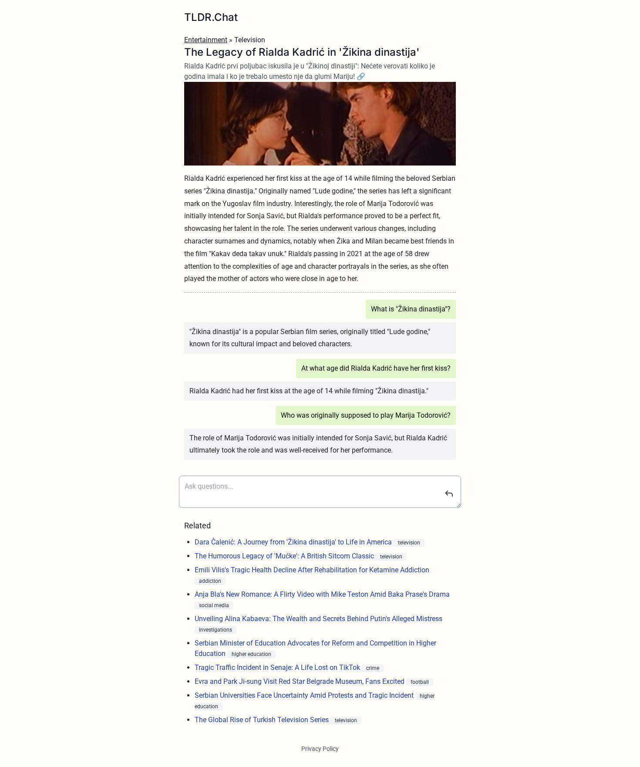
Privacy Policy (320, 748)
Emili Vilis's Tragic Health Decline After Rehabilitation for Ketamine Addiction (312, 570)
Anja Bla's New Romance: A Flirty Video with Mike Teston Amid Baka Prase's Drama (322, 594)
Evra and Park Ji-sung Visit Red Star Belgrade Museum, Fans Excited (300, 681)
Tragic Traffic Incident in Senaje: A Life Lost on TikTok (278, 667)
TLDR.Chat (211, 17)
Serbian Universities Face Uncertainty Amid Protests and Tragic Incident (305, 695)
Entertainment (205, 40)
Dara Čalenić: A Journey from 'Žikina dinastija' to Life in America (294, 542)
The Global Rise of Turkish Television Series (262, 720)
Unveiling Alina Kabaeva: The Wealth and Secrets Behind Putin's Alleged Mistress (318, 619)
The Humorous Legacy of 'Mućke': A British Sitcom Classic (285, 556)
